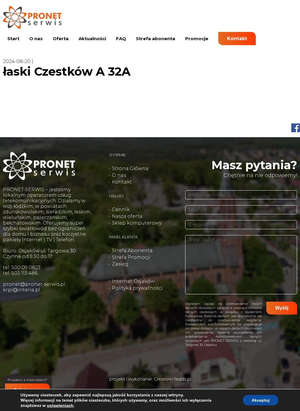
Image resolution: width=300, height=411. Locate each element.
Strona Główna (130, 168)
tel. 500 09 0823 (21, 267)
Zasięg (120, 264)
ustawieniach (60, 405)
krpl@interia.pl (21, 290)
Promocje (196, 38)
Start (13, 38)
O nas (36, 38)
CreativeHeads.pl (172, 379)
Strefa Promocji (131, 257)
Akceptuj (261, 400)
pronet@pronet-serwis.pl (34, 284)
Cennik (121, 209)
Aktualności (92, 38)
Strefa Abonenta (132, 250)
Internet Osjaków (133, 281)
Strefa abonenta (155, 38)
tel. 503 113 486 (20, 273)
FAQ (121, 38)
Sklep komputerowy (136, 223)
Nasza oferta (127, 216)
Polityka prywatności (137, 288)
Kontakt (237, 38)
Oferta (61, 38)
